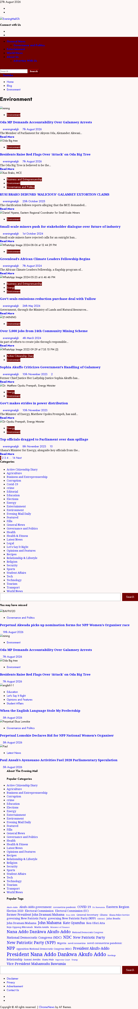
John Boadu (113, 918)
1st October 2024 (33, 234)
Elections (12, 499)
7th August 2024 (32, 266)
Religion (12, 561)
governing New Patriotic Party (26, 918)
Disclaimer (12, 979)
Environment (13, 115)
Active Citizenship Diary (20, 356)
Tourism (12, 584)
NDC (67, 937)
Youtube (7, 75)
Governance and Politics (29, 45)
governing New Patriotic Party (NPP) (72, 918)
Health (11, 532)
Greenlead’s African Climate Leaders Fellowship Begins (45, 259)
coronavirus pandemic (64, 907)
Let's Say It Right (17, 547)
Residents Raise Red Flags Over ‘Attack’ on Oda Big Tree (45, 154)
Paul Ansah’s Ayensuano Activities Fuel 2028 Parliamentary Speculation (58, 760)
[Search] (1, 67)
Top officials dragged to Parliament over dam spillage (44, 439)
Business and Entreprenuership (24, 179)
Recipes (11, 554)
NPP (11, 948)
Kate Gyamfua (74, 923)
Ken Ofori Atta (95, 923)
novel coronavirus (77, 943)
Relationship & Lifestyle (22, 558)
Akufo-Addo (12, 907)
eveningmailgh (11, 129)
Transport (13, 587)
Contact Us (13, 990)
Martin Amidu (41, 927)
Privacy (11, 982)
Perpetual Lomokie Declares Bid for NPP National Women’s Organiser (57, 735)
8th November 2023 (35, 446)
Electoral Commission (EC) (72, 911)
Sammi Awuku (32, 959)
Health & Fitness (17, 536)
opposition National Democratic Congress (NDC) (44, 948)
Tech (10, 576)
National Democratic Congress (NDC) (34, 937)
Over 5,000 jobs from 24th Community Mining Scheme (44, 331)
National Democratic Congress (87, 932)
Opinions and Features (21, 550)
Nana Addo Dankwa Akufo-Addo (39, 931)
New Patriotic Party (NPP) (31, 942)
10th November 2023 (35, 374)
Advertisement (15, 986)
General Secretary (87, 914)
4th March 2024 (32, 338)
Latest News (15, 539)
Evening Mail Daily (19, 514)
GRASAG (101, 919)
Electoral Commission (39, 911)
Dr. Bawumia (98, 907)
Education (13, 495)
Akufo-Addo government (35, 907)
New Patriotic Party (89, 937)
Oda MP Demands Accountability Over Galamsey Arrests (46, 122)
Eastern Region (117, 907)
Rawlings (112, 955)
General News (16, 41)
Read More (7, 137)
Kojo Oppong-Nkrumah (20, 927)
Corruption (14, 480)
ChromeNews (47, 1007)
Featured (12, 517)
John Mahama (49, 922)
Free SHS (70, 915)
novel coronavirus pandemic (104, 943)
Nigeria (61, 943)
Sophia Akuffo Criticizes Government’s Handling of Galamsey (50, 367)
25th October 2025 (34, 201)
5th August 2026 (12, 718)
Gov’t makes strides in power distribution (34, 403)
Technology (14, 580)
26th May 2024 (31, 306)
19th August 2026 (13, 632)
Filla (9, 521)
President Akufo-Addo (91, 948)
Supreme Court (62, 959)
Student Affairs (16, 573)
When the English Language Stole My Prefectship (40, 710)
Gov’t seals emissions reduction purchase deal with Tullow (48, 299)
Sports (11, 569)
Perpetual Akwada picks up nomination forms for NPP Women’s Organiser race (65, 625)
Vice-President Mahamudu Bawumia (36, 963)
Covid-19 (12, 484)
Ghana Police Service (119, 914)
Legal (10, 543)
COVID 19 (84, 907)
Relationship (14, 959)
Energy (11, 288)
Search (130, 597)
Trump (75, 959)
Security (12, 565)
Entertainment (16, 49)
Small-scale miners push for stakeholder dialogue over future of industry (60, 226)
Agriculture (14, 473)
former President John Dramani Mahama (35, 915)
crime (10, 488)
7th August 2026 (32, 129)
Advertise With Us (25, 61)
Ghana (104, 914)
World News (15, 53)
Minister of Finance (60, 927)
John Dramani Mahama (21, 923)
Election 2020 (15, 910)
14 (13, 458)
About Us (13, 57)
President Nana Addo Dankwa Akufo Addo (56, 954)
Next (19, 458)
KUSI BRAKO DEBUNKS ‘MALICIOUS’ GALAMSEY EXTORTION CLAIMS (54, 194)
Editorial (12, 491)
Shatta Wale (48, 959)
